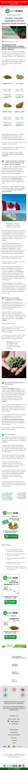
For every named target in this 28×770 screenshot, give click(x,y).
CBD (3, 484)
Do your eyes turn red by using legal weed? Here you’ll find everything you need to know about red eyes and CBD (7, 496)
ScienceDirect (8, 232)
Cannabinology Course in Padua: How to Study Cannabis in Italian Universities (21, 495)
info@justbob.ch (15, 721)
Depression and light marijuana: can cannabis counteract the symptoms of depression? (16, 568)
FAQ (14, 743)
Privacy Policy (14, 729)
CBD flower (6, 149)
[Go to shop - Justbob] (14, 766)
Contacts (14, 740)
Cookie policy (14, 732)
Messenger (15, 723)
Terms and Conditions (14, 735)
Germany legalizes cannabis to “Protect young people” (13, 225)
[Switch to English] (3, 7)
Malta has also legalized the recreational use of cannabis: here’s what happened (13, 345)
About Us (14, 737)
